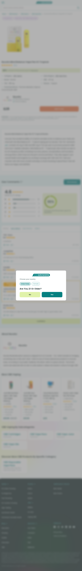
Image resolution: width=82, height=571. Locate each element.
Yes (52, 295)
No (30, 295)
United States (25, 284)
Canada (36, 284)
